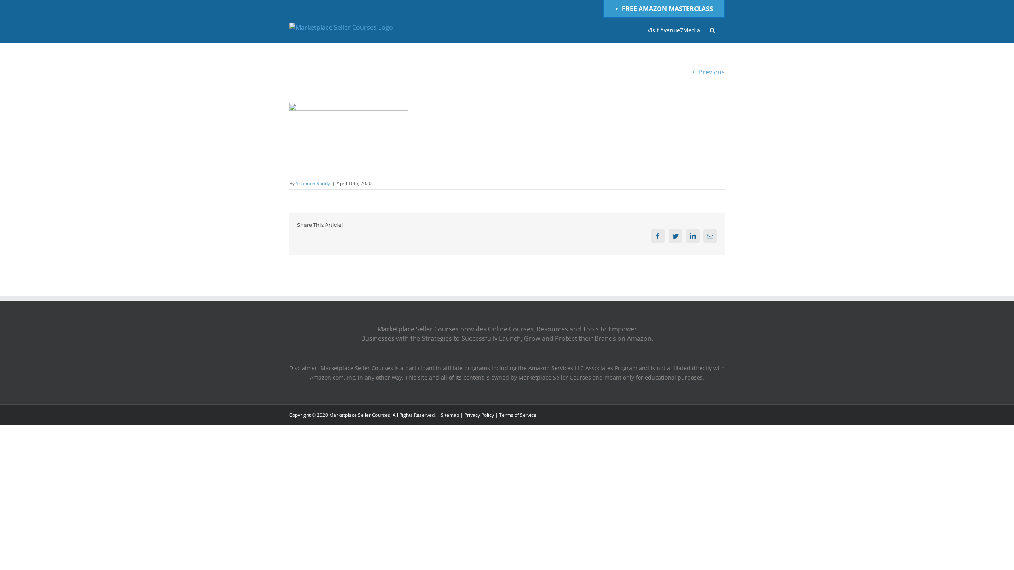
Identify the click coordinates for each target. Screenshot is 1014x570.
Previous (712, 72)
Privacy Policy (479, 415)
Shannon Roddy (313, 183)
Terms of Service (517, 415)
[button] (712, 30)
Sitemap (450, 415)
